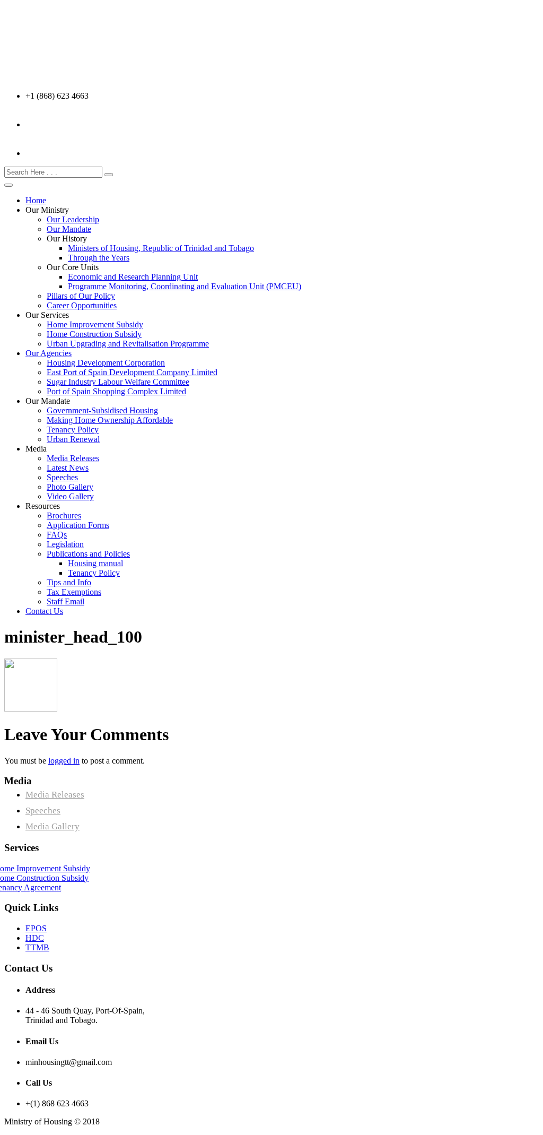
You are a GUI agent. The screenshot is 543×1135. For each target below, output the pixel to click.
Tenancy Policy (73, 429)
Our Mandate (69, 228)
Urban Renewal (73, 439)
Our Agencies (48, 353)
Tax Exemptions (74, 591)
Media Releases (73, 458)
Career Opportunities (82, 305)
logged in (64, 760)
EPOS (36, 928)
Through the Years (98, 257)
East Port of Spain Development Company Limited (132, 372)
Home (35, 200)
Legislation (65, 544)
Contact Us (44, 611)
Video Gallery (70, 496)
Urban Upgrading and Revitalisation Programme (128, 343)
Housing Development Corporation (106, 362)
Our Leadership (73, 219)
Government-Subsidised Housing (102, 410)
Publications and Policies (88, 553)
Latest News (68, 467)
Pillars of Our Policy (81, 295)
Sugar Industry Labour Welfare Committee (118, 381)
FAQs (57, 534)
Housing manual (95, 563)
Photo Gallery (70, 486)
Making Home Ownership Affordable (110, 419)
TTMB (37, 947)
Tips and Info (69, 582)
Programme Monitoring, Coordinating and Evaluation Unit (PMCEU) (184, 286)
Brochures (64, 515)
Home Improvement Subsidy (95, 324)
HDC (34, 937)
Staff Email (65, 601)
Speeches (62, 477)
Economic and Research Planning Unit (133, 276)
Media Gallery (52, 826)
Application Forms (78, 525)
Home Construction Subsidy (94, 334)
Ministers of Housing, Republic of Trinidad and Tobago (161, 248)
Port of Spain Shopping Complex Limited (116, 391)
